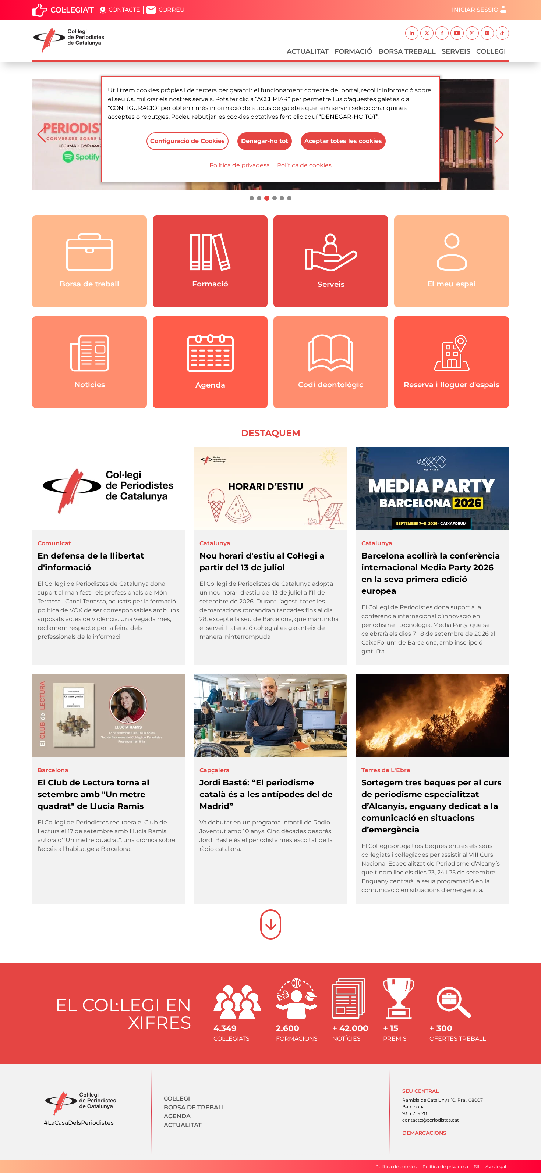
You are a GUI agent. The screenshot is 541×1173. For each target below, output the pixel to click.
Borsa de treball (195, 1107)
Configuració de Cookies (187, 141)
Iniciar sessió (475, 9)
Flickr (487, 33)
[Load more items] (270, 924)
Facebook (442, 33)
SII (477, 1166)
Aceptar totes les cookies (343, 141)
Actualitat (308, 51)
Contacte (124, 9)
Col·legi (491, 51)
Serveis (456, 51)
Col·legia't (72, 10)
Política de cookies (304, 165)
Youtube (457, 33)
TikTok (502, 33)
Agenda (177, 1116)
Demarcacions (424, 1133)
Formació (353, 51)
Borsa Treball (407, 51)
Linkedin (411, 33)
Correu (172, 9)
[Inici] (72, 40)
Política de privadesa (239, 165)
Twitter (427, 33)
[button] (41, 134)
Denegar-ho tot (264, 141)
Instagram (472, 33)
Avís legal (495, 1166)
